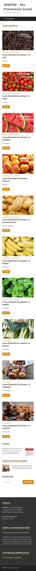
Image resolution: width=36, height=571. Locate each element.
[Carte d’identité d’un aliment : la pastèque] (18, 123)
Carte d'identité (15, 52)
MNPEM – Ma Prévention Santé (18, 6)
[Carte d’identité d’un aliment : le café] (18, 41)
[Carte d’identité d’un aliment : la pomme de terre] (18, 205)
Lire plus (5, 65)
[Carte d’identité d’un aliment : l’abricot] (18, 164)
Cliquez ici (15, 466)
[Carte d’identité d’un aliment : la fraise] (18, 82)
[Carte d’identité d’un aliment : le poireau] (18, 329)
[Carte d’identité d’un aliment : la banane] (18, 247)
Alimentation (6, 52)
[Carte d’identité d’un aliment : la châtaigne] (18, 370)
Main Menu (10, 19)
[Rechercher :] (18, 482)
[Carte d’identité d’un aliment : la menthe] (18, 288)
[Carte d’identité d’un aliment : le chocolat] (18, 412)
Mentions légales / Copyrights (11, 557)
